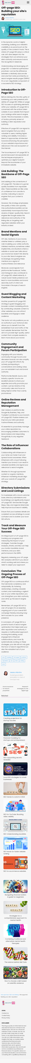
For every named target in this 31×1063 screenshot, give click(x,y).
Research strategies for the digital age (22, 688)
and (3, 657)
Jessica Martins (9, 18)
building (9, 657)
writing (22, 661)
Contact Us (5, 1013)
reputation (5, 661)
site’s (16, 661)
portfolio (23, 657)
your (3, 664)
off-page (16, 657)
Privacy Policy (6, 1018)
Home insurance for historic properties (8, 688)
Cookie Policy (6, 1015)
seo (12, 661)
